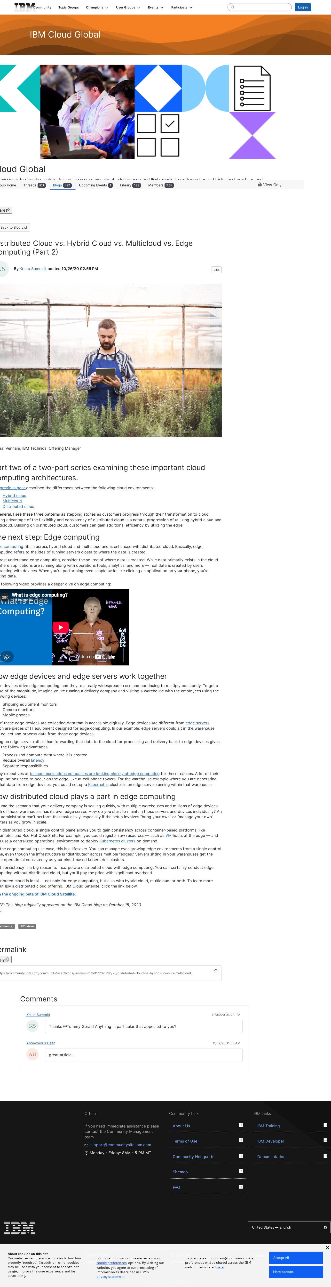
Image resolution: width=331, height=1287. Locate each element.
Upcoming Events (95, 185)
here (220, 1267)
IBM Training (268, 1125)
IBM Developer (270, 1141)
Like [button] (217, 270)
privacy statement (110, 1276)
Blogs (61, 185)
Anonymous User (40, 1043)
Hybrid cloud (14, 495)
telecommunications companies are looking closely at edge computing (95, 773)
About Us (181, 1125)
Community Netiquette (193, 1156)
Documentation (271, 1156)
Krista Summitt (33, 268)
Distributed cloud (18, 506)
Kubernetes (98, 784)
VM (169, 835)
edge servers (197, 722)
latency (37, 760)
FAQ (176, 1187)
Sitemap (180, 1171)
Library (129, 185)
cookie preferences (111, 1263)
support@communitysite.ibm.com (120, 1144)
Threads (33, 185)
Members (160, 185)
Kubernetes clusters (117, 841)
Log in (303, 7)
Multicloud (12, 500)
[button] (97, 7)
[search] (233, 7)
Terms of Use (185, 1141)
